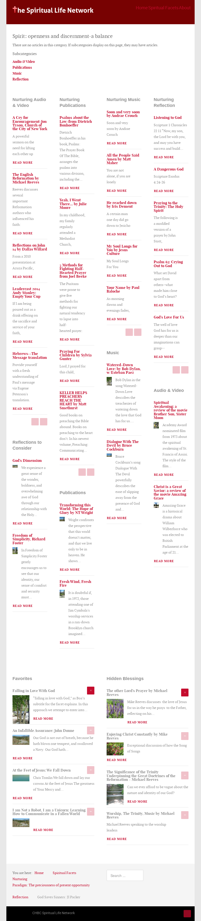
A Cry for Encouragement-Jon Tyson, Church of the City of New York (30, 123)
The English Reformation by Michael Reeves (26, 178)
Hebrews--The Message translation (30, 355)
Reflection (21, 79)
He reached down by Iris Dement (122, 204)
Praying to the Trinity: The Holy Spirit (168, 207)
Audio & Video (24, 61)
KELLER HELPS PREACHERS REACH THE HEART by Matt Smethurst (73, 400)
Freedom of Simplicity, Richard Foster (29, 539)
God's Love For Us (169, 317)
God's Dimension (27, 460)
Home (142, 8)
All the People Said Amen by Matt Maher (123, 159)
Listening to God (168, 117)
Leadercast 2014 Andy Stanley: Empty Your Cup (26, 292)
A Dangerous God (169, 169)
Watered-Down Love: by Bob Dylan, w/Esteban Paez (124, 369)
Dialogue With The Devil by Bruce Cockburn (123, 445)
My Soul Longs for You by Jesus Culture (122, 250)
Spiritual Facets (163, 8)
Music (17, 73)
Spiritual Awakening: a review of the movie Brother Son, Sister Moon (171, 410)
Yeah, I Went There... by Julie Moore (73, 204)
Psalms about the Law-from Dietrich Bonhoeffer (76, 121)
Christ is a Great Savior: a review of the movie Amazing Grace (170, 492)
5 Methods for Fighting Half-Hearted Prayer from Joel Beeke (73, 271)
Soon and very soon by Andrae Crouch (123, 114)
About (185, 8)
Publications (22, 67)
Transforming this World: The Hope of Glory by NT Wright (76, 509)
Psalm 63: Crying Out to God (168, 264)
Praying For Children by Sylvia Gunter (76, 355)
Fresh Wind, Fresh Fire (75, 583)
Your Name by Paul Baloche (123, 289)
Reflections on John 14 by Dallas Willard (30, 247)
